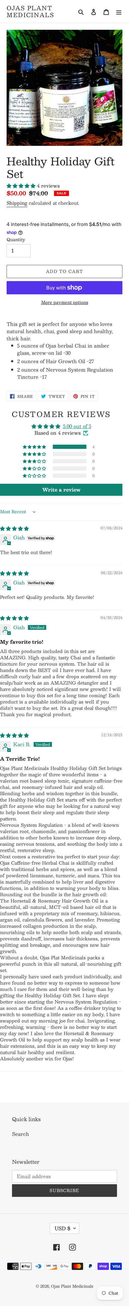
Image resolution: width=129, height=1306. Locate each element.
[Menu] (118, 11)
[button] (22, 186)
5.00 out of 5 (77, 426)
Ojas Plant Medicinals (30, 11)
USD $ (62, 1228)
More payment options (64, 302)
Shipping (17, 203)
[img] (14, 528)
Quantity (16, 239)
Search (20, 1134)
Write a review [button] (61, 490)
